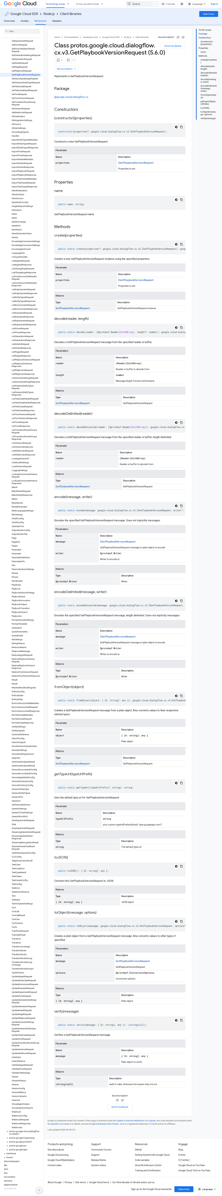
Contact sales (55, 1165)
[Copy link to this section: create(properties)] (85, 236)
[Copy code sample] (181, 127)
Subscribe (183, 1189)
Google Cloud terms (99, 1182)
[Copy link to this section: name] (66, 191)
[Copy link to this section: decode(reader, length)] (92, 319)
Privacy (68, 1182)
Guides (25, 20)
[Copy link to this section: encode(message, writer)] (95, 497)
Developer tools (90, 37)
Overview (9, 20)
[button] (21, 1132)
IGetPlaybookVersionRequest (136, 162)
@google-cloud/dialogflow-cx (71, 97)
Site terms (80, 1182)
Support (95, 1155)
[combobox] (142, 4)
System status (98, 1165)
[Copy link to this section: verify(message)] (82, 1012)
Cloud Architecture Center (148, 1165)
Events (181, 1155)
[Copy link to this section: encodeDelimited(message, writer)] (110, 592)
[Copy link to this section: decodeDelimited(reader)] (95, 414)
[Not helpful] (183, 37)
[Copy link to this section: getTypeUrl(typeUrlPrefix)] (95, 774)
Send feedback (172, 45)
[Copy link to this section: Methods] (74, 227)
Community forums (101, 1149)
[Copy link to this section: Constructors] (82, 110)
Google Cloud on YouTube (191, 1165)
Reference (40, 20)
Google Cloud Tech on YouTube (194, 1170)
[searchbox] (22, 31)
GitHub (138, 1149)
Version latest (67, 68)
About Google (55, 1182)
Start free (208, 14)
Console (170, 3)
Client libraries (70, 14)
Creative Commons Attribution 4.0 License (135, 1120)
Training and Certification (148, 1170)
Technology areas (55, 3)
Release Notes (98, 1160)
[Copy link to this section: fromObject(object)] (87, 687)
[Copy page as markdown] (68, 60)
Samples (57, 20)
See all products (56, 1149)
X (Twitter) (183, 1160)
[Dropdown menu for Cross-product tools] (103, 4)
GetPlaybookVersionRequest (73, 308)
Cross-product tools (87, 3)
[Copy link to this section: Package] (72, 89)
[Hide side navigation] (39, 1190)
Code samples (142, 1160)
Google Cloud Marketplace (61, 1160)
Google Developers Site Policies (104, 1124)
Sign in (214, 4)
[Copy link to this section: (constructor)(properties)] (95, 118)
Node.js (49, 14)
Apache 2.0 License (60, 1124)
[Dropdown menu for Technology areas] (69, 4)
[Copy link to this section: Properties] (77, 182)
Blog (180, 1149)
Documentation (71, 37)
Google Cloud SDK (24, 14)
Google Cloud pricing (58, 1155)
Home (57, 37)
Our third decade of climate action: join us (133, 1182)
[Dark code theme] (176, 127)
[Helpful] (178, 37)
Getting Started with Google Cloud (152, 1155)
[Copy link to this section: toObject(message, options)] (100, 913)
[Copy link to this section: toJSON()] (71, 858)
